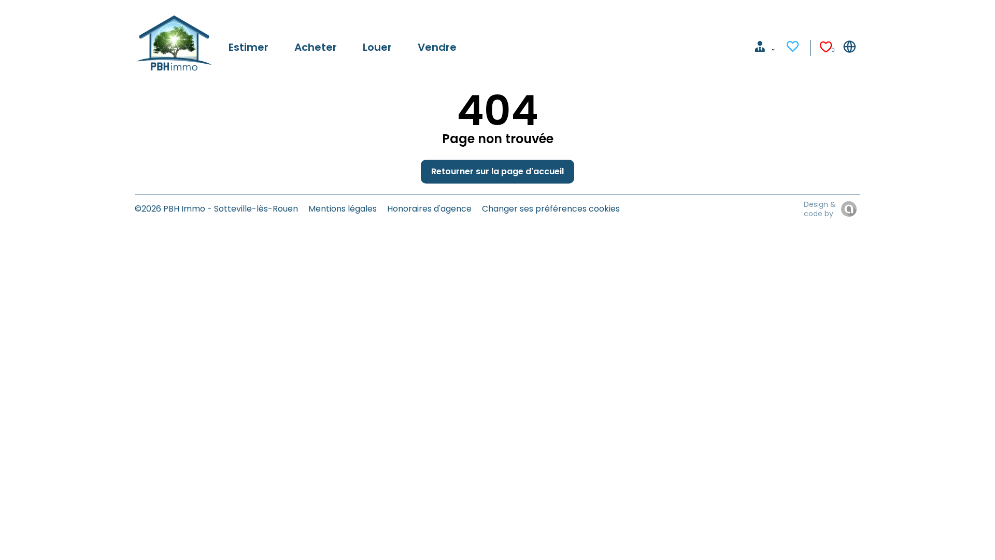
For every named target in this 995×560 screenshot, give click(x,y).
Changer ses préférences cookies (551, 209)
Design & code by (820, 209)
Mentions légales (342, 209)
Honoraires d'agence (429, 209)
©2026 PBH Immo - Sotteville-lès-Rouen (216, 209)
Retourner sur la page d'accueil (497, 171)
